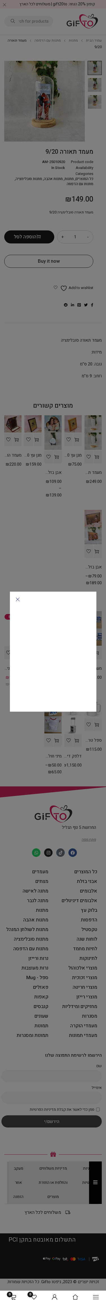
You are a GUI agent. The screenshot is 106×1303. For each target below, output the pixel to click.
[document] (53, 651)
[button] (18, 599)
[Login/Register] (54, 1297)
